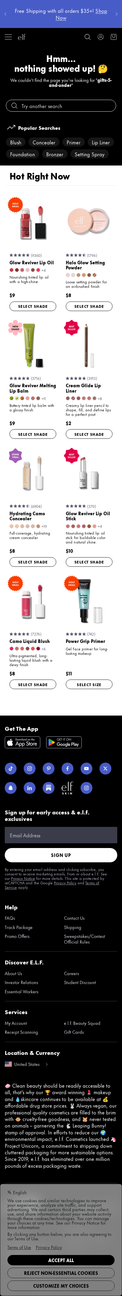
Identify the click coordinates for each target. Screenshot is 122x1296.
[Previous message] (5, 14)
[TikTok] (11, 769)
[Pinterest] (48, 769)
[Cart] (113, 36)
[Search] (87, 37)
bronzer (54, 154)
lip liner (101, 142)
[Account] (100, 37)
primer (74, 142)
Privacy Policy (65, 883)
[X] (105, 769)
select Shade (33, 306)
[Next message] (116, 14)
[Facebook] (67, 769)
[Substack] (48, 788)
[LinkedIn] (30, 788)
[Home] (22, 37)
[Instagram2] (86, 788)
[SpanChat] (11, 788)
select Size (89, 684)
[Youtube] (86, 769)
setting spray (90, 154)
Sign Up (61, 855)
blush (15, 142)
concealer (44, 142)
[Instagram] (30, 769)
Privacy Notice (23, 878)
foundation (22, 154)
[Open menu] (8, 37)
